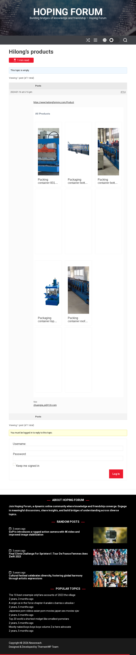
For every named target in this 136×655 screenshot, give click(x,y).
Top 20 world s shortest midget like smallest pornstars (39, 618)
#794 (123, 92)
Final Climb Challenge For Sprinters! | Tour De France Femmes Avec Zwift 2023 (48, 555)
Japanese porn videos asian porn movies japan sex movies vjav (44, 610)
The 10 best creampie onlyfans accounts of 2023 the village (42, 595)
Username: (19, 444)
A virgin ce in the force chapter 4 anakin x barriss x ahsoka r (42, 603)
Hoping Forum (68, 12)
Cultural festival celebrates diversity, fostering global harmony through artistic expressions (45, 577)
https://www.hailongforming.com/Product (53, 102)
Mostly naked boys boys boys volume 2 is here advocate (40, 626)
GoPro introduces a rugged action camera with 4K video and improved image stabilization (44, 533)
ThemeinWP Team (48, 646)
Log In (116, 473)
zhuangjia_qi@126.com (45, 405)
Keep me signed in (27, 465)
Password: (19, 454)
